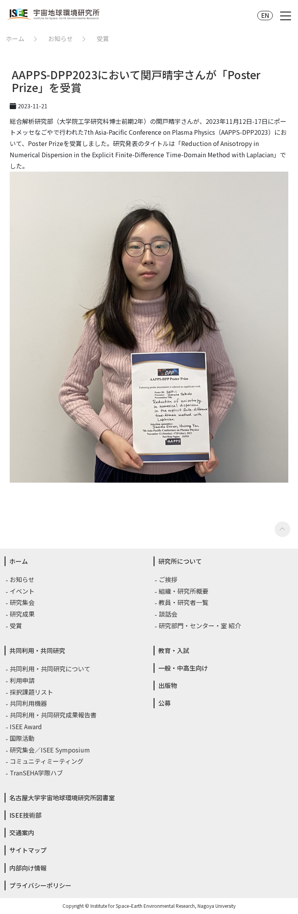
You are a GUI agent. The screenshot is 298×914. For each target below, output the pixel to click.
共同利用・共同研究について (50, 668)
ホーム (15, 38)
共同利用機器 (28, 703)
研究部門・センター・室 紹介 (200, 625)
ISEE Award (26, 726)
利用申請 (22, 680)
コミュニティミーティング (46, 761)
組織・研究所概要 (183, 591)
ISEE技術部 (25, 815)
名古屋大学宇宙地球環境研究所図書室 (62, 797)
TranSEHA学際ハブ (36, 772)
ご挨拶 (168, 579)
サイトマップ (28, 850)
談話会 (168, 614)
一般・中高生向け (183, 667)
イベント (22, 591)
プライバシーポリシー (40, 885)
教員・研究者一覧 (183, 602)
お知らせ (60, 38)
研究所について (180, 561)
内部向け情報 (28, 867)
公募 (164, 702)
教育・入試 (173, 650)
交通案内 (21, 832)
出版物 (167, 685)
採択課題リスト (31, 692)
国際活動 (22, 738)
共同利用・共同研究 (37, 650)
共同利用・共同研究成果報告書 (53, 714)
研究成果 (22, 614)
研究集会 (22, 602)
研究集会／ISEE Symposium (50, 749)
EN (265, 15)
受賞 (103, 38)
